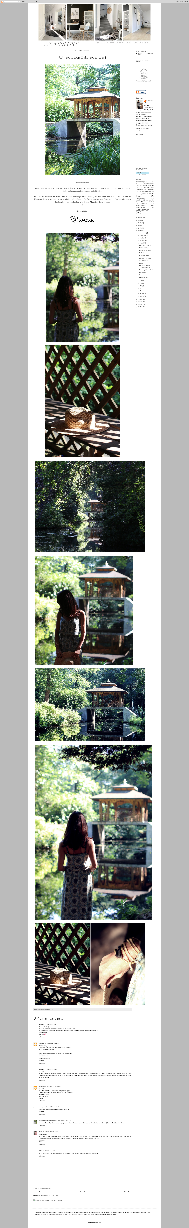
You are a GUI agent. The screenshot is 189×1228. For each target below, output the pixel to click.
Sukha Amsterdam (144, 275)
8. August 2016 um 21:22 (52, 1024)
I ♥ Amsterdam (143, 277)
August (142, 243)
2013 (139, 304)
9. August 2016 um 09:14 (52, 1069)
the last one (142, 272)
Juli (141, 280)
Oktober (142, 238)
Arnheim (138, 183)
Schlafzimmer (140, 205)
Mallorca (148, 200)
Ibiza (150, 194)
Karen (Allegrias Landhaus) (47, 1120)
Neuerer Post (38, 1192)
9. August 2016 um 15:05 (63, 1120)
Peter (40, 1150)
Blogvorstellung (149, 183)
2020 (139, 220)
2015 (139, 299)
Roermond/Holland (149, 202)
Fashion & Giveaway (145, 258)
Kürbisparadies (140, 198)
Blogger (98, 1223)
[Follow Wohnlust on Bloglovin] (142, 174)
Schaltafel (144, 203)
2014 (139, 302)
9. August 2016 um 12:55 (52, 1107)
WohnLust (45, 1009)
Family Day (142, 263)
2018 (139, 225)
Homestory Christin (141, 193)
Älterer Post (127, 1192)
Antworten (42, 1037)
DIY (137, 187)
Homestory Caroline (145, 191)
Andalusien (149, 181)
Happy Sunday (143, 248)
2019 (139, 223)
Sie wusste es (143, 260)
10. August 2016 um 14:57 (50, 1150)
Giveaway (139, 189)
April (141, 288)
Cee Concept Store (145, 185)
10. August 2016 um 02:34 (50, 1132)
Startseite (83, 1192)
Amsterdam (139, 182)
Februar (142, 293)
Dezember (143, 233)
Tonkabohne (42, 1086)
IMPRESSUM (142, 51)
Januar (142, 296)
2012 (139, 307)
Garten (146, 187)
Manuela (41, 1043)
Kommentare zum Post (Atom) (50, 1195)
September (143, 240)
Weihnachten (140, 207)
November (143, 235)
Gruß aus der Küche (145, 245)
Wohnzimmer (142, 210)
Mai (141, 286)
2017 (139, 228)
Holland (151, 189)
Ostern (138, 202)
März (141, 291)
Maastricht (139, 200)
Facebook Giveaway (145, 250)
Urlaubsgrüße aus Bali (146, 270)
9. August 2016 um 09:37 (54, 1086)
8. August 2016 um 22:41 (52, 1043)
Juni (141, 283)
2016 (139, 230)
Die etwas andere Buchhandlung (144, 266)
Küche (139, 196)
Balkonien (142, 253)
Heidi (40, 1132)
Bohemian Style (144, 255)
